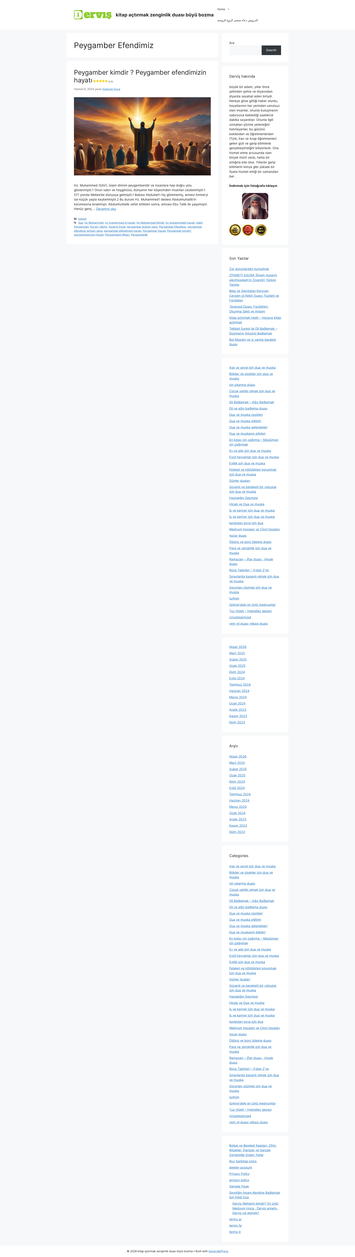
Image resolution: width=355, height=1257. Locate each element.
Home (221, 9)
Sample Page (239, 1186)
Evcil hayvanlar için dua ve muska (254, 457)
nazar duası (238, 535)
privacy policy (239, 1180)
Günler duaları (239, 481)
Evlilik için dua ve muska (247, 463)
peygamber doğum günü (142, 226)
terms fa (235, 1225)
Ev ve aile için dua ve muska (250, 451)
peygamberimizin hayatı (89, 234)
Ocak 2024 (237, 703)
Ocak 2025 (237, 666)
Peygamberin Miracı (117, 234)
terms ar (235, 1219)
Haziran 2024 (239, 691)
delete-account (240, 1167)
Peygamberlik (139, 234)
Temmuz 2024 (240, 684)
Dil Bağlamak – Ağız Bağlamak (251, 402)
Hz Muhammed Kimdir (150, 222)
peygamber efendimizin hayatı (122, 230)
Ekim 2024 (237, 672)
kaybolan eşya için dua (246, 523)
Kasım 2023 (238, 716)
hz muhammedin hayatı (180, 222)
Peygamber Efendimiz (172, 226)
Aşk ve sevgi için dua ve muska (252, 367)
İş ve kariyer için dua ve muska (252, 510)
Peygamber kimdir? (179, 230)
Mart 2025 (237, 653)
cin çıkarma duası (242, 385)
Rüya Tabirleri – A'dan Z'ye (249, 570)
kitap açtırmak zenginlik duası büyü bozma (165, 15)
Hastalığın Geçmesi (243, 498)
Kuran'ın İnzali (117, 226)
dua (80, 222)
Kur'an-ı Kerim (98, 226)
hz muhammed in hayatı (120, 222)
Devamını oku (106, 209)
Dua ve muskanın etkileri (247, 433)
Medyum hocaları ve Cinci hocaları (254, 529)
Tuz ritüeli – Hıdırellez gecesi (250, 611)
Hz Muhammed (94, 222)
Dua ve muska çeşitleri (246, 415)
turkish (82, 218)
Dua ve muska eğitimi (245, 421)
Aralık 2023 (237, 710)
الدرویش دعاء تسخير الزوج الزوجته (237, 20)
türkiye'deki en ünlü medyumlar (252, 605)
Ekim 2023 (237, 722)
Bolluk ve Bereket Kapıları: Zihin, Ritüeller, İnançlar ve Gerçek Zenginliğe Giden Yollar (253, 1150)
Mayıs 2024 (238, 697)
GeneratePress (218, 1251)
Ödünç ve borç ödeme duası (250, 542)
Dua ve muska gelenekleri (248, 427)
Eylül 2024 (237, 678)
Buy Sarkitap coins (243, 1161)
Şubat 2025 (238, 659)
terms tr (235, 1232)
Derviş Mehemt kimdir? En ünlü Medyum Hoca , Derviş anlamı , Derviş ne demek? (255, 1208)
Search (271, 50)
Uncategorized (240, 617)
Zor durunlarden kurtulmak (249, 269)
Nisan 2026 (237, 647)
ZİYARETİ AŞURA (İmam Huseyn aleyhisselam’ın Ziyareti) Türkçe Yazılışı (253, 279)
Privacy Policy (239, 1174)
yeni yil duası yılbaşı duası (248, 623)
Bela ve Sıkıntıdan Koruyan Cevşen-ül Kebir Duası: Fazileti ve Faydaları (254, 295)
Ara (231, 43)
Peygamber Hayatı (154, 230)
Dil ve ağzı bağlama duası (248, 408)
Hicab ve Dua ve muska (246, 504)
